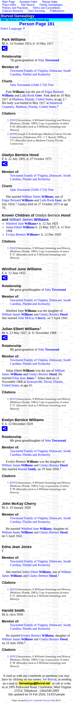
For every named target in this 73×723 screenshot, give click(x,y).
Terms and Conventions (46, 7)
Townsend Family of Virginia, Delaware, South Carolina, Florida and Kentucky (40, 72)
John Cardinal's (35, 700)
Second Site (49, 700)
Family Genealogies (51, 4)
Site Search (28, 4)
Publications (57, 10)
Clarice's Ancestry (12, 10)
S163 (13, 120)
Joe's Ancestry (36, 10)
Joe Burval (49, 679)
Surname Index (28, 1)
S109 (13, 133)
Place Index (9, 4)
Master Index (50, 1)
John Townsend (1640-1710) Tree (32, 85)
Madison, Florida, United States (32, 99)
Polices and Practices (15, 7)
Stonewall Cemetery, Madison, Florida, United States (32, 104)
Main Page (9, 1)
